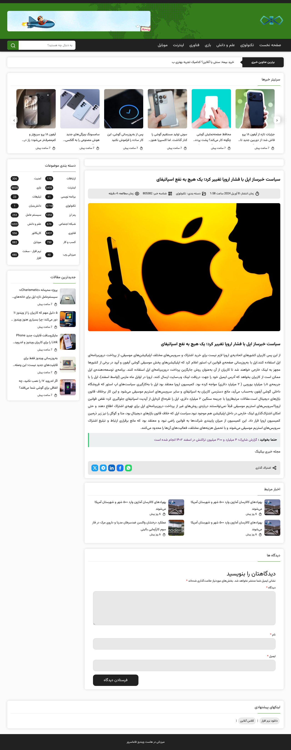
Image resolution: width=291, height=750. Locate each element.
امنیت (26, 178)
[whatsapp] (128, 468)
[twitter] (94, 468)
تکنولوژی (247, 45)
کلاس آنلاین (247, 721)
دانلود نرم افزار (269, 721)
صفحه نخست (270, 45)
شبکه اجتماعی (61, 224)
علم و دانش (225, 45)
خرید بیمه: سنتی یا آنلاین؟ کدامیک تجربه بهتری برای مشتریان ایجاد (192, 62)
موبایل (163, 45)
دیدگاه (271, 587)
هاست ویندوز (145, 742)
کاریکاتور (26, 233)
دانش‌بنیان (27, 206)
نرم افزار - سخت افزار (26, 254)
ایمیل (271, 656)
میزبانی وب (62, 254)
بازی (208, 45)
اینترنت (178, 45)
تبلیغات (27, 197)
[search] (13, 45)
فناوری (194, 45)
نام (273, 634)
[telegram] (103, 468)
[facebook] (120, 468)
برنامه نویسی (62, 197)
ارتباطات (61, 178)
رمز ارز (61, 215)
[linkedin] (111, 468)
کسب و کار (61, 242)
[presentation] (276, 119)
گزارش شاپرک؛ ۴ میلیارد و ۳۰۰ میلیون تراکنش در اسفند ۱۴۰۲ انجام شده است (205, 439)
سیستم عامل (26, 215)
